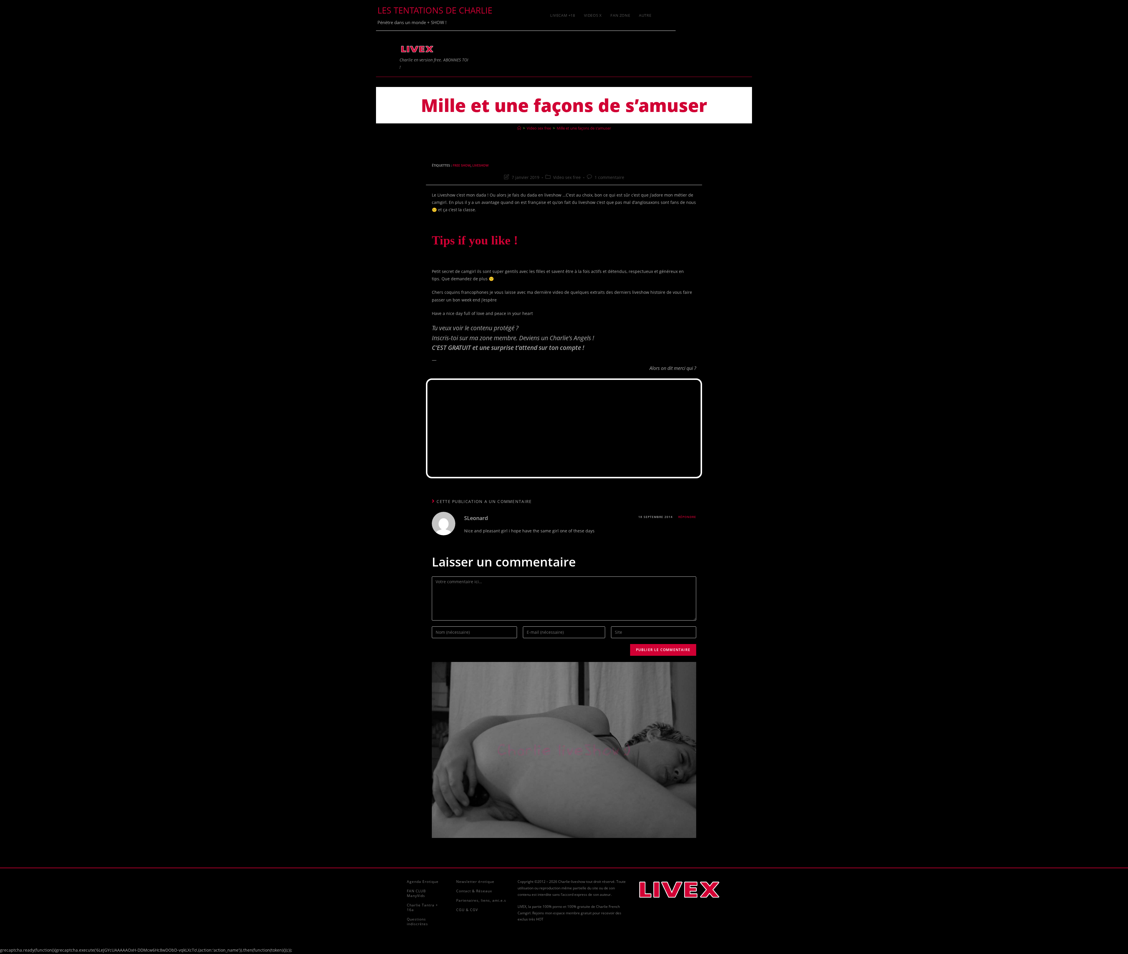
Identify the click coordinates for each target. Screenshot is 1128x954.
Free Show (462, 165)
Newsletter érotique (475, 881)
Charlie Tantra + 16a (422, 907)
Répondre (687, 517)
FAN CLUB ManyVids (416, 893)
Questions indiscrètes (417, 921)
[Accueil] (519, 128)
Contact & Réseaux (474, 890)
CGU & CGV (467, 909)
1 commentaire (609, 177)
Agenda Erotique (423, 881)
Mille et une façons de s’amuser (584, 128)
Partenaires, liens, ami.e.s (481, 900)
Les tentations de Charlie (434, 10)
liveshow (480, 165)
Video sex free (567, 177)
